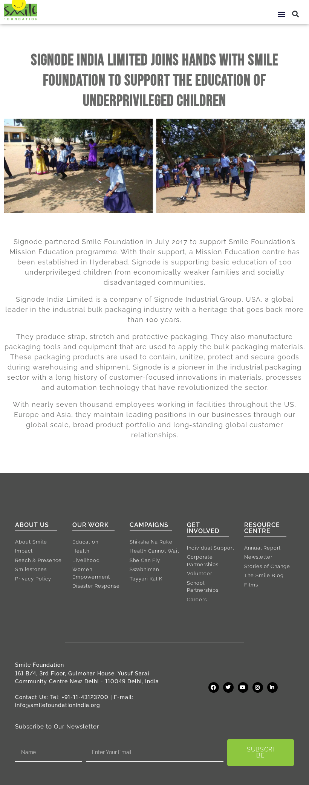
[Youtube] (243, 687)
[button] (281, 14)
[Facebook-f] (213, 687)
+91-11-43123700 (85, 697)
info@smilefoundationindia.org (57, 705)
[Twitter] (228, 687)
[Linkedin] (272, 687)
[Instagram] (257, 687)
